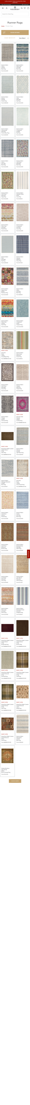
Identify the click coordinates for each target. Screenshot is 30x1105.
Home (2, 26)
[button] (3, 8)
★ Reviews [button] (28, 554)
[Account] (6, 8)
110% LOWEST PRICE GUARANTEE (13, 1)
